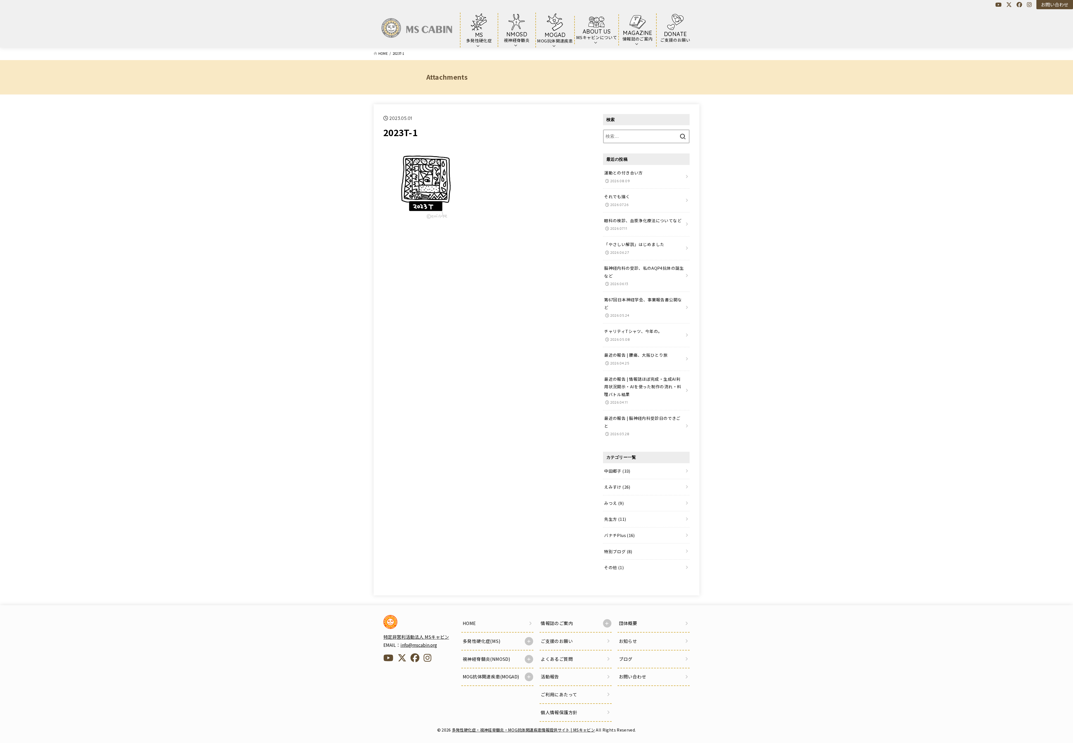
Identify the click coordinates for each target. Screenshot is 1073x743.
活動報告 (550, 676)
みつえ (614, 503)
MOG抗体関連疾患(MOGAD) (491, 676)
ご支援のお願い (557, 641)
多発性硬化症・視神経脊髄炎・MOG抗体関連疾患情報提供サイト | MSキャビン (523, 730)
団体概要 (628, 623)
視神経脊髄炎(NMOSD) (486, 659)
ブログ (626, 659)
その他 (614, 567)
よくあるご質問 (557, 659)
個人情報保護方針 (559, 712)
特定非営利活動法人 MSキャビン (416, 637)
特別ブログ (618, 551)
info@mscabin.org (418, 645)
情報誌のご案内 (557, 623)
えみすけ (617, 487)
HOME (469, 623)
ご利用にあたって (559, 694)
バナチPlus (619, 535)
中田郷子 (617, 471)
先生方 (615, 519)
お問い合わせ (1054, 4)
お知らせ (628, 641)
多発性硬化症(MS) (481, 641)
